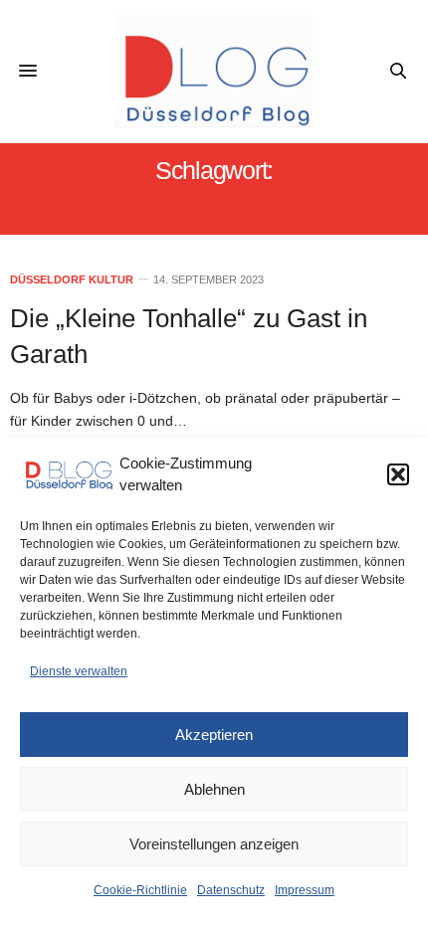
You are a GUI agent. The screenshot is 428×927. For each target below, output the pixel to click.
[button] (398, 474)
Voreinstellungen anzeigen (214, 843)
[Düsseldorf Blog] (214, 71)
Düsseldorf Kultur (71, 280)
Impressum (304, 890)
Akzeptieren (214, 734)
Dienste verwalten (78, 671)
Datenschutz (231, 890)
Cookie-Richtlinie (140, 890)
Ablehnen (214, 789)
